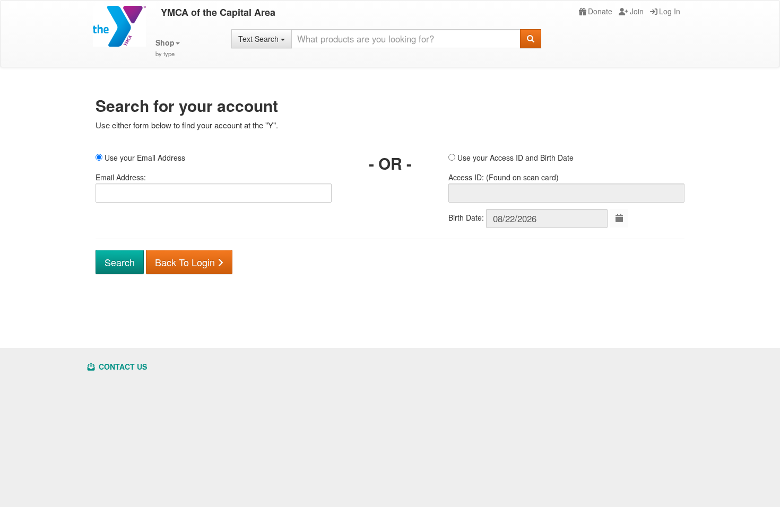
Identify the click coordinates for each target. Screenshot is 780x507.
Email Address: (121, 177)
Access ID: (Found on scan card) (503, 177)
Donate (600, 11)
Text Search (259, 38)
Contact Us (122, 366)
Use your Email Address (143, 157)
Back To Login (186, 262)
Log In (669, 11)
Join (637, 11)
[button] (168, 48)
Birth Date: (466, 217)
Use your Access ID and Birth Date (514, 157)
